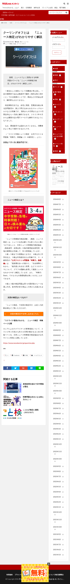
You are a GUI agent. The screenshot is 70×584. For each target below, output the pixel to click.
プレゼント (58, 113)
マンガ (58, 87)
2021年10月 (57, 528)
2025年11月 (57, 248)
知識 (11, 23)
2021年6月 (58, 550)
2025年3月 (58, 293)
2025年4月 (58, 288)
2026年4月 (58, 219)
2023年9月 (58, 398)
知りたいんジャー (61, 178)
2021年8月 (58, 539)
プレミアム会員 (47, 8)
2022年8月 (58, 471)
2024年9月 (58, 330)
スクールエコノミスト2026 (25, 15)
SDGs (61, 176)
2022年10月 (57, 460)
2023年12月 (57, 377)
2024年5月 (58, 351)
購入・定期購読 (26, 8)
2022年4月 (58, 492)
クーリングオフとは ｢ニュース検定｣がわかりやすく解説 (32, 23)
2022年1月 (58, 507)
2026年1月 (58, 235)
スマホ (58, 176)
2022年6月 (58, 481)
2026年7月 (58, 204)
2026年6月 (58, 209)
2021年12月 (57, 513)
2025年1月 (58, 303)
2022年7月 (58, 476)
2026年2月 (58, 230)
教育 (53, 182)
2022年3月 (58, 497)
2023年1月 (58, 439)
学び (21, 41)
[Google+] (24, 368)
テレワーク (60, 169)
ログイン (56, 52)
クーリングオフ (21, 43)
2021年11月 (57, 521)
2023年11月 (57, 384)
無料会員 (37, 8)
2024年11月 (57, 316)
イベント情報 (58, 145)
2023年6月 (58, 413)
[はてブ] (32, 368)
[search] (66, 12)
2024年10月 (57, 324)
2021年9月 (58, 534)
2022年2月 (58, 502)
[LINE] (40, 368)
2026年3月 (58, 225)
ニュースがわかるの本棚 (58, 136)
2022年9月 (58, 466)
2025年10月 (57, 256)
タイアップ (59, 120)
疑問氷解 (11, 15)
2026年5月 (58, 214)
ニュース (25, 41)
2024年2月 (58, 366)
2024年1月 (58, 371)
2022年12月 (57, 445)
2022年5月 (58, 487)
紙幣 (56, 182)
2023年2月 (58, 434)
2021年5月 (58, 555)
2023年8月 (58, 403)
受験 (58, 99)
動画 (57, 151)
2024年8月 (58, 335)
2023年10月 (57, 392)
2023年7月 (58, 408)
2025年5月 (58, 282)
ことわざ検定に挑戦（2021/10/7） (30, 411)
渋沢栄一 (54, 176)
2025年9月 (58, 262)
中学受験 (4, 15)
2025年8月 (58, 267)
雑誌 (56, 8)
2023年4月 (58, 424)
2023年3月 (58, 429)
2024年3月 (58, 361)
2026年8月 (58, 199)
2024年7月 (58, 340)
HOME (5, 22)
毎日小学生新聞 (58, 172)
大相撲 (55, 178)
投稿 (58, 75)
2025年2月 (58, 298)
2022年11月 (57, 453)
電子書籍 (62, 8)
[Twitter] (15, 368)
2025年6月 (58, 277)
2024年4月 (58, 356)
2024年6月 (58, 345)
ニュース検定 (8, 43)
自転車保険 (54, 179)
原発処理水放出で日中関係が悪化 (33, 385)
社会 (14, 43)
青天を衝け (59, 182)
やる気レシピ (59, 173)
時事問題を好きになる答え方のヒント (33, 398)
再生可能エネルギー (60, 175)
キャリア (57, 105)
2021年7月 (58, 544)
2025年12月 (57, 241)
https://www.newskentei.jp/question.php (19, 343)
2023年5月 (58, 419)
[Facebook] (7, 368)
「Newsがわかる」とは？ (10, 8)
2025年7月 (58, 272)
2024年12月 (57, 309)
